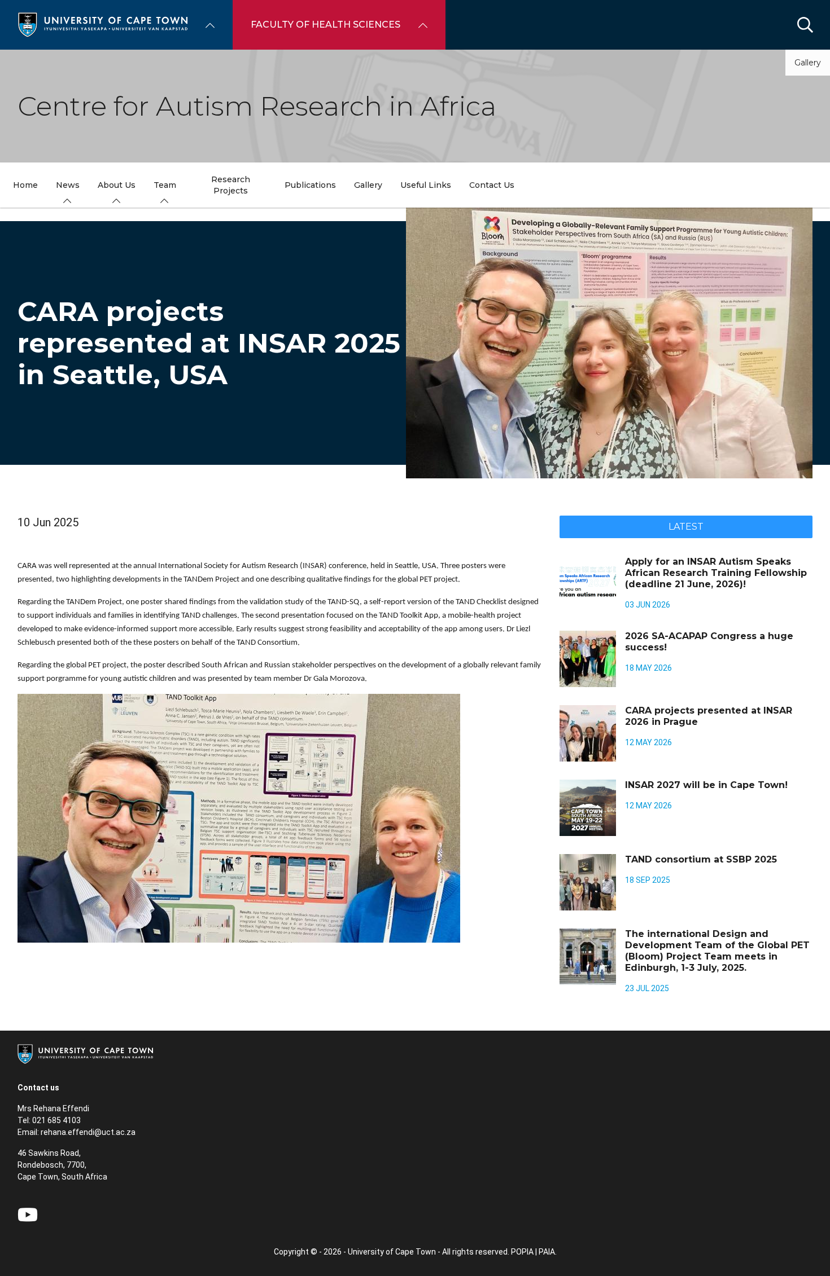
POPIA (522, 1251)
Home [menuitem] (25, 185)
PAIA (547, 1251)
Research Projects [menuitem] (230, 185)
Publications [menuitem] (310, 185)
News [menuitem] (68, 185)
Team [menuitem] (165, 185)
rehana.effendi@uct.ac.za (88, 1132)
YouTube (28, 1214)
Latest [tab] (686, 526)
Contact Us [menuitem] (491, 185)
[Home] (102, 24)
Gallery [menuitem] (368, 185)
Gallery (807, 63)
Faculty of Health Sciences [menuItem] (325, 24)
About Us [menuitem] (117, 185)
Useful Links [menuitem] (425, 185)
